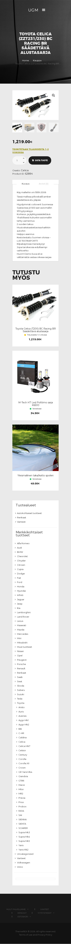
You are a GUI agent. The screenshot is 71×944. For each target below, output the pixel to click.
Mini (19, 638)
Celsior (22, 750)
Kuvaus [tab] (25, 183)
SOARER (23, 828)
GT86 (21, 780)
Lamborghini (24, 612)
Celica (25, 170)
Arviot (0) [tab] (43, 183)
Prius (21, 802)
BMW (20, 552)
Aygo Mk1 (23, 720)
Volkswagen (23, 862)
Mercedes (22, 634)
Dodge (21, 573)
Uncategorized (25, 854)
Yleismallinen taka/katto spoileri (35, 475)
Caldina (22, 737)
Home (25, 60)
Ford (19, 582)
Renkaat (21, 517)
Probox (22, 806)
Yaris (20, 845)
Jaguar (20, 599)
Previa (21, 798)
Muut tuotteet (24, 647)
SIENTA (22, 823)
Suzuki (20, 694)
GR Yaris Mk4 (25, 772)
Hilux (21, 789)
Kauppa (37, 60)
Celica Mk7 (24, 746)
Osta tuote (41, 160)
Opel (19, 655)
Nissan (20, 651)
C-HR (21, 733)
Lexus (20, 621)
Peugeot (22, 659)
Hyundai (21, 590)
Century (22, 754)
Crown (22, 767)
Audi (19, 547)
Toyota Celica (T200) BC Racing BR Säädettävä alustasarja (35, 330)
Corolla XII (23, 763)
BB (20, 728)
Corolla (22, 759)
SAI (20, 815)
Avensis (22, 716)
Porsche (21, 664)
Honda (20, 586)
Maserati (21, 625)
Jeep (19, 603)
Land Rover (23, 616)
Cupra (20, 569)
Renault (21, 668)
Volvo (20, 867)
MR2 (20, 793)
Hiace (21, 785)
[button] (53, 95)
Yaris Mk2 (23, 849)
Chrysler (21, 560)
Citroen (21, 565)
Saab (20, 677)
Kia (18, 608)
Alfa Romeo (23, 543)
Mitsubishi (22, 642)
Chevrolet (22, 556)
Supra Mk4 (24, 836)
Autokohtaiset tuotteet (29, 513)
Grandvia (23, 776)
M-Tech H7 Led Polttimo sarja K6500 (35, 403)
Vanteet (21, 521)
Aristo (21, 707)
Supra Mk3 (24, 832)
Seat (19, 681)
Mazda (20, 629)
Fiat (19, 578)
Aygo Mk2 (23, 724)
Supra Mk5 (24, 841)
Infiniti (20, 595)
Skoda (20, 685)
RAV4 (21, 810)
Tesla (19, 698)
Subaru (21, 690)
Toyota (20, 703)
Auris (21, 711)
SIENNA (22, 819)
